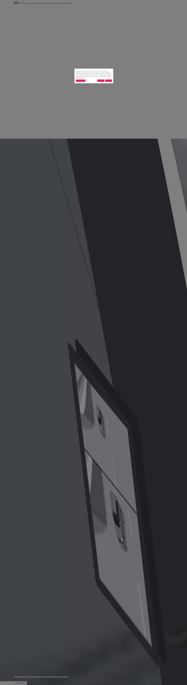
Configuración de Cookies (80, 80)
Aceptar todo (108, 80)
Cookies (109, 76)
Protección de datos (79, 77)
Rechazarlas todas (101, 80)
